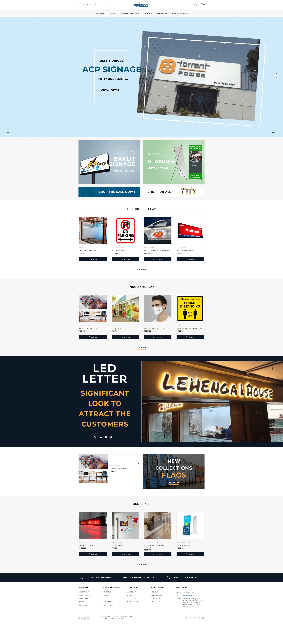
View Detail (112, 90)
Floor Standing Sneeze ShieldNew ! (154, 546)
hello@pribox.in (189, 596)
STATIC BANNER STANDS (151, 542)
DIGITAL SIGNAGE (179, 13)
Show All (141, 270)
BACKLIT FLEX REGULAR (185, 250)
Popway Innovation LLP (118, 619)
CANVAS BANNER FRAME (88, 328)
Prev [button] (9, 133)
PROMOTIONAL (161, 13)
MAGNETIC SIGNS (117, 542)
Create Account (108, 605)
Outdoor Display (84, 595)
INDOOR (112, 13)
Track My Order (132, 602)
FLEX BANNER (181, 247)
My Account (131, 592)
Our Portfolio (156, 595)
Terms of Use (107, 592)
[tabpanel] (141, 77)
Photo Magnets (118, 545)
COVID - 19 (147, 325)
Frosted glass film (87, 250)
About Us (154, 592)
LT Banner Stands (184, 545)
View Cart (130, 595)
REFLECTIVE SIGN (118, 250)
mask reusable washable (154, 328)
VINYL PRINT (115, 325)
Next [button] (274, 133)
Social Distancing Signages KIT (190, 328)
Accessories (82, 605)
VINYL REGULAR (117, 328)
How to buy (155, 599)
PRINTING (146, 13)
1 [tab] (276, 74)
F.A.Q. (104, 599)
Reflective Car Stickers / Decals (157, 250)
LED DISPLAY (83, 542)
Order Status (131, 599)
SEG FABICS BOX (84, 325)
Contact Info (107, 602)
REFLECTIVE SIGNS (84, 247)
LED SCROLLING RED (87, 545)
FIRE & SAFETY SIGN (118, 247)
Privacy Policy (108, 595)
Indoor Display (83, 592)
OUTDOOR (100, 13)
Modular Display (84, 599)
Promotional (83, 602)
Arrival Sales (155, 602)
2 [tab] (276, 77)
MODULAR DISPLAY (129, 13)
